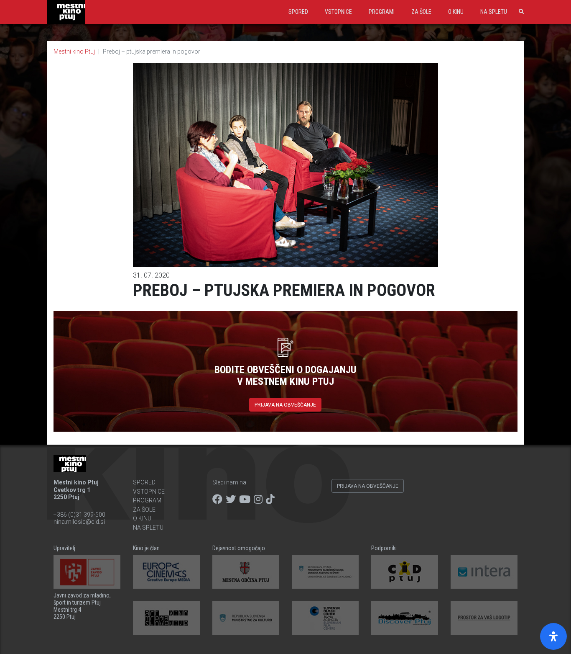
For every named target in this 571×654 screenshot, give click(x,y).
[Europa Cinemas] (166, 572)
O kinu (456, 11)
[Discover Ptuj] (404, 618)
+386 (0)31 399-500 (79, 514)
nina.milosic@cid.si (79, 521)
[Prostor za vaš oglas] (484, 618)
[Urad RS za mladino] (325, 572)
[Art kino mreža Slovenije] (166, 618)
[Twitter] (231, 499)
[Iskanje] (519, 11)
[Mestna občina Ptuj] (245, 572)
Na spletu (493, 11)
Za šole (421, 11)
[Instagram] (258, 499)
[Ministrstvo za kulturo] (245, 618)
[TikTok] (270, 499)
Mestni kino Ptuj (74, 51)
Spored (298, 11)
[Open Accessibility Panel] (553, 636)
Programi (382, 11)
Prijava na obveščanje (285, 405)
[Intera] (484, 572)
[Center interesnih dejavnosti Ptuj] (404, 572)
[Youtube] (244, 499)
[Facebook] (217, 499)
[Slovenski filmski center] (325, 618)
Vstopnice (338, 11)
